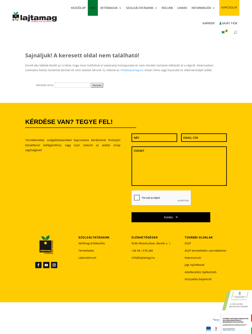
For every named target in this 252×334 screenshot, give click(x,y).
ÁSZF (188, 243)
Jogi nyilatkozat (194, 265)
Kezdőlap (78, 7)
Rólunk (167, 7)
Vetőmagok (109, 7)
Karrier (209, 23)
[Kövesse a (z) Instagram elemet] (54, 265)
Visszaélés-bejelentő (198, 279)
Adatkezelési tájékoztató (200, 272)
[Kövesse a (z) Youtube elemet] (46, 265)
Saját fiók (229, 23)
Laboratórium (87, 258)
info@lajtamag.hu (132, 70)
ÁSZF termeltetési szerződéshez (205, 250)
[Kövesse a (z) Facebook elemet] (38, 265)
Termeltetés (86, 250)
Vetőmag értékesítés (91, 243)
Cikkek (182, 7)
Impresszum (193, 258)
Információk (201, 7)
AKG (93, 7)
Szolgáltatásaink (139, 7)
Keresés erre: (45, 85)
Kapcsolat (229, 7)
